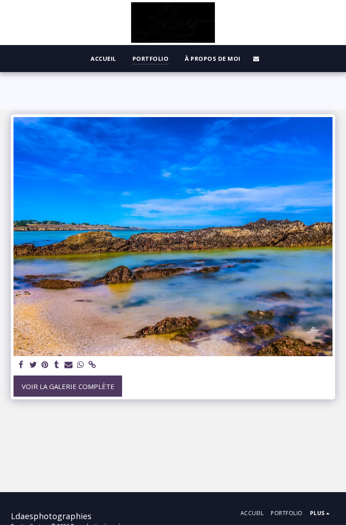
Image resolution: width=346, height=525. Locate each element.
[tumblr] (56, 365)
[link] (92, 365)
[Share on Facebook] (21, 365)
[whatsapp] (80, 365)
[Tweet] (33, 365)
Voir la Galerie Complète (68, 386)
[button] (256, 58)
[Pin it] (45, 365)
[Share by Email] (68, 365)
